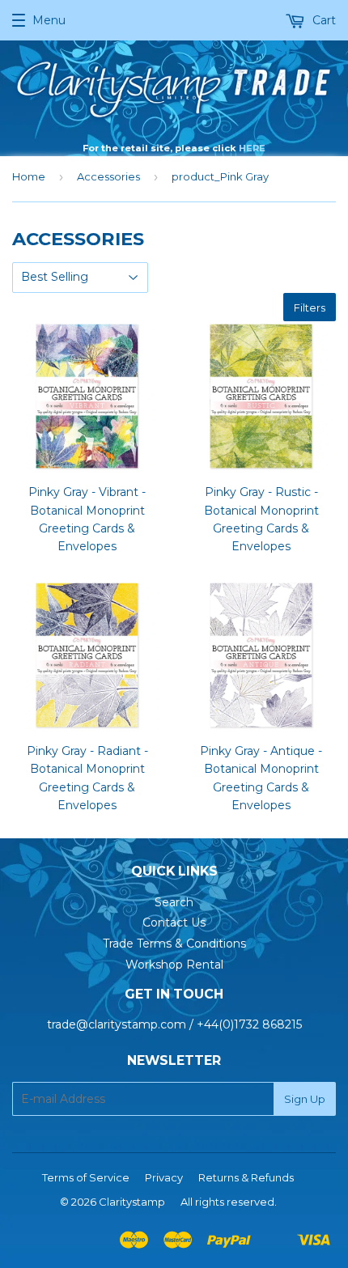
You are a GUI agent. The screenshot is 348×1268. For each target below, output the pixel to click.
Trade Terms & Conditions (174, 943)
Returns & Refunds (246, 1177)
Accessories (108, 176)
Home (28, 176)
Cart (322, 20)
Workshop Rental (174, 964)
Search (174, 902)
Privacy (164, 1177)
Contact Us (174, 922)
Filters (309, 307)
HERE (252, 148)
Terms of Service (85, 1177)
